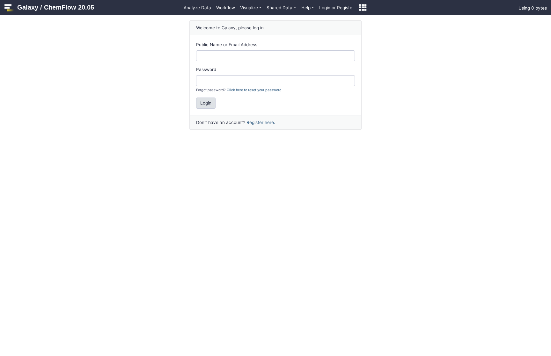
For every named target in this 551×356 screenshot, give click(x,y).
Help (306, 7)
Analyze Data (197, 7)
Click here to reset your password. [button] (255, 90)
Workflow (225, 7)
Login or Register (336, 7)
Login (205, 102)
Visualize (249, 7)
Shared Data (279, 7)
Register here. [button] (260, 122)
